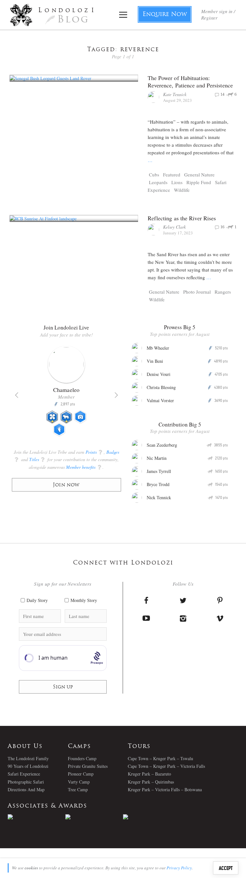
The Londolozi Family (28, 758)
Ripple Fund (198, 182)
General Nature (199, 174)
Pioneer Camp (81, 774)
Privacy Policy (179, 868)
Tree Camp (78, 789)
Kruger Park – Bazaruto (149, 774)
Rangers (223, 292)
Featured (171, 174)
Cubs (154, 174)
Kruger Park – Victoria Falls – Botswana (165, 789)
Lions (177, 182)
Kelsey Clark (174, 227)
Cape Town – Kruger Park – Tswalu (160, 758)
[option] (66, 394)
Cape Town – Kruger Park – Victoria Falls (166, 766)
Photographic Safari (26, 782)
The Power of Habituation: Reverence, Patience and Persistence (190, 81)
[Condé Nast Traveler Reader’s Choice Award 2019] (36, 816)
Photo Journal (197, 292)
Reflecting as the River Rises (182, 218)
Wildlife (182, 190)
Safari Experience (24, 774)
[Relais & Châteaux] (152, 816)
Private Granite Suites (88, 766)
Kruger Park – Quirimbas (151, 782)
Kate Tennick (174, 94)
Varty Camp (79, 782)
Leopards (158, 182)
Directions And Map (26, 789)
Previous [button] (16, 395)
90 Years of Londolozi (28, 766)
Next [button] (116, 395)
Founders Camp (82, 758)
